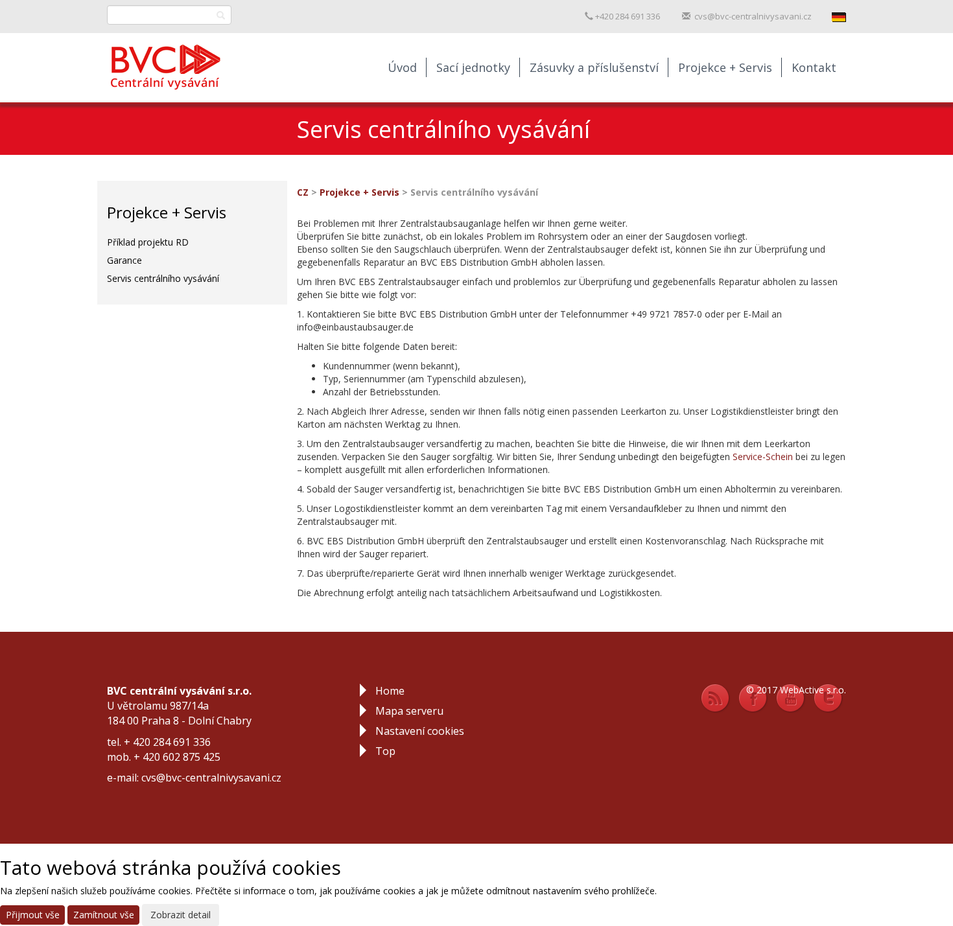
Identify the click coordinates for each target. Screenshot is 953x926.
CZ (303, 192)
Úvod (402, 67)
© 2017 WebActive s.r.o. (796, 690)
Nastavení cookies (419, 731)
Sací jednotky (473, 67)
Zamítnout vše (103, 915)
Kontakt (814, 67)
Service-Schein (763, 456)
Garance (124, 260)
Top (385, 751)
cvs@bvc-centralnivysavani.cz (753, 16)
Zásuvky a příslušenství (594, 67)
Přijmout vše (33, 915)
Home (390, 691)
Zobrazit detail (180, 915)
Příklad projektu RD (148, 242)
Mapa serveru (409, 711)
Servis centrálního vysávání (163, 278)
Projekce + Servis (725, 67)
